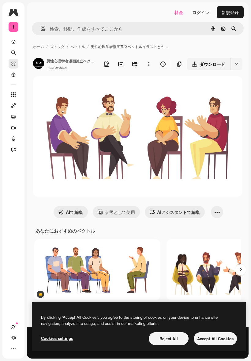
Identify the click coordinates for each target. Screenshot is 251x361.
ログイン (200, 12)
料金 (178, 12)
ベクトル (77, 46)
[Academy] (13, 338)
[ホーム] (13, 42)
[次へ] (240, 269)
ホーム (38, 46)
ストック (57, 46)
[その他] (13, 349)
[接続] (13, 327)
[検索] (13, 53)
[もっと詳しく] (13, 75)
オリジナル (75, 88)
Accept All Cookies (215, 338)
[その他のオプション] (149, 64)
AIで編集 (74, 212)
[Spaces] (13, 105)
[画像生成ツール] (13, 116)
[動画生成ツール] (13, 127)
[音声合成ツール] (13, 138)
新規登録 (230, 12)
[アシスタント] (13, 149)
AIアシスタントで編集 (178, 212)
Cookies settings (57, 338)
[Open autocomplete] (40, 28)
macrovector (57, 67)
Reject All (168, 338)
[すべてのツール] (13, 94)
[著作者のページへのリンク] (38, 64)
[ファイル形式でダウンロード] (236, 64)
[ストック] (13, 64)
